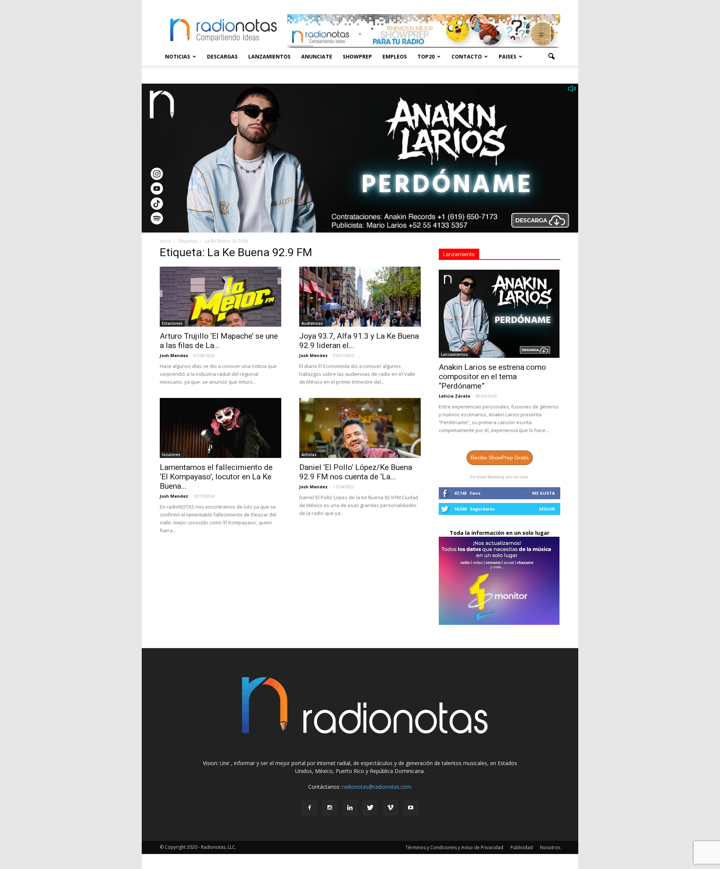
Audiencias (312, 323)
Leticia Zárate (454, 396)
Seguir (547, 509)
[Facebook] (309, 807)
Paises (507, 56)
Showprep (357, 56)
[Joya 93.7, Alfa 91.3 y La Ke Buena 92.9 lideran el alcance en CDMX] (360, 297)
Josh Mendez (174, 355)
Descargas (222, 56)
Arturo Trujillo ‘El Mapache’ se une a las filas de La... (219, 341)
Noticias (177, 56)
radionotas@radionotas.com (376, 786)
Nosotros (550, 847)
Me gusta (543, 493)
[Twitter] (370, 807)
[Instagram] (329, 807)
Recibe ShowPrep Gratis (500, 458)
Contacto (467, 56)
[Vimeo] (390, 807)
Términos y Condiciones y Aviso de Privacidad (454, 847)
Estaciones (172, 323)
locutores (171, 454)
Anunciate (316, 56)
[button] (551, 57)
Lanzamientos (269, 56)
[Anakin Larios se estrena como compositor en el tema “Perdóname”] (499, 314)
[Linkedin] (349, 807)
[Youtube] (410, 807)
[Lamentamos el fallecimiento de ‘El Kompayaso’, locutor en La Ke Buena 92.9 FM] (220, 428)
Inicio (165, 241)
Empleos (394, 56)
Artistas (309, 454)
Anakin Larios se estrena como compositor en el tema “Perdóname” (492, 376)
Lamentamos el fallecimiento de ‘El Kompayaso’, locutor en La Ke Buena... (216, 477)
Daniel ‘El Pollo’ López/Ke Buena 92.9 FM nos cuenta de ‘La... (355, 472)
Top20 (426, 56)
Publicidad (521, 847)
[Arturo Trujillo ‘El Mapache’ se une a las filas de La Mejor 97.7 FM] (220, 297)
